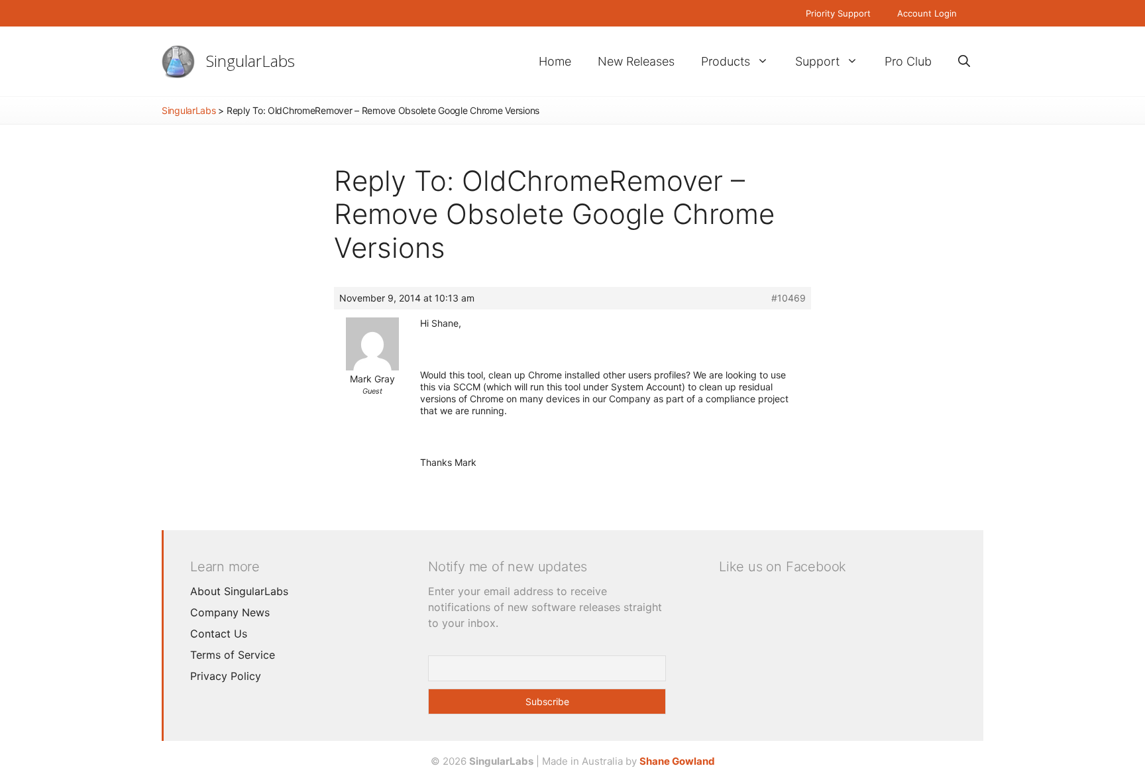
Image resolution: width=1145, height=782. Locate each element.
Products (725, 61)
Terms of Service (232, 654)
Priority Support (838, 13)
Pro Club (908, 61)
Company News (230, 612)
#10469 (788, 298)
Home (555, 61)
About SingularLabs (239, 591)
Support (817, 61)
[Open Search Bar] (964, 61)
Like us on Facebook (782, 567)
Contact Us (218, 633)
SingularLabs (250, 61)
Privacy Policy (225, 676)
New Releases (636, 61)
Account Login (927, 13)
